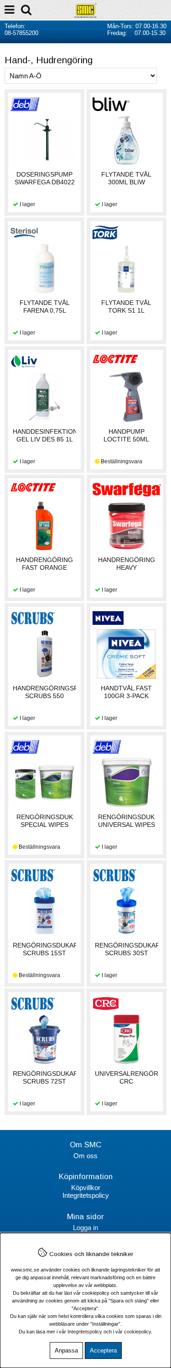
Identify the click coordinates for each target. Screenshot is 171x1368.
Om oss (85, 1156)
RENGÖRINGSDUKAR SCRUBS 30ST (127, 949)
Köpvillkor (85, 1187)
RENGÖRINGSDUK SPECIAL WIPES (44, 820)
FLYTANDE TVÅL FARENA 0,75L (45, 306)
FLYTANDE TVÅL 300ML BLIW (126, 178)
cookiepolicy (137, 1331)
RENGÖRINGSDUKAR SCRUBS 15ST (45, 949)
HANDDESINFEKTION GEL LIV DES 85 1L (45, 435)
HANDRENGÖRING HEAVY (126, 563)
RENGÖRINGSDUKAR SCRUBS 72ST (45, 1077)
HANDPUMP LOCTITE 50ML (126, 435)
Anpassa (66, 1350)
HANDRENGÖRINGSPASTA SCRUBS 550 (53, 691)
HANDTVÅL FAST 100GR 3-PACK (126, 691)
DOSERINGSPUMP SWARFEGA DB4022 (45, 178)
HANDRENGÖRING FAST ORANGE (44, 563)
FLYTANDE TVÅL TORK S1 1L (126, 306)
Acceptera (103, 1350)
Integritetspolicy (85, 1195)
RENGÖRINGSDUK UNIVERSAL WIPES (126, 820)
